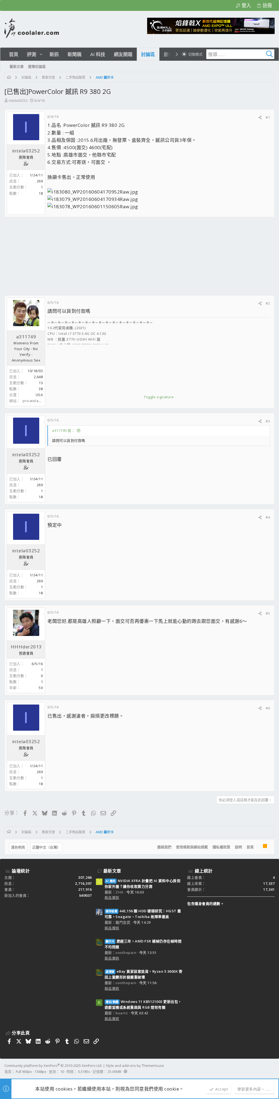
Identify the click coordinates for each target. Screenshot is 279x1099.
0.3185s (84, 1071)
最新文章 (112, 871)
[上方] (258, 847)
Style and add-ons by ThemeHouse (135, 1065)
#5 (268, 613)
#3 (268, 421)
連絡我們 (164, 846)
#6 (268, 708)
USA (39, 394)
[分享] (260, 117)
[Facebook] (272, 1068)
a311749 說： (63, 430)
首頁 (250, 846)
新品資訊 (112, 897)
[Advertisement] (139, 256)
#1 (268, 117)
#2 (268, 303)
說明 (238, 846)
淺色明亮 (18, 847)
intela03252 (18, 100)
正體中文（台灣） (46, 847)
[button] (41, 54)
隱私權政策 (221, 846)
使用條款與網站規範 (192, 846)
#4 (268, 517)
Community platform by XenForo (53, 1065)
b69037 (85, 895)
